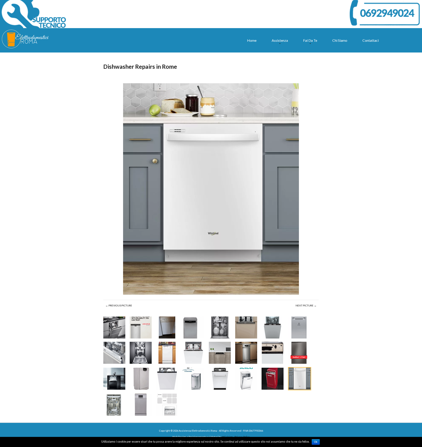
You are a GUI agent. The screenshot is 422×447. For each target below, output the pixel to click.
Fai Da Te (309, 42)
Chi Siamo (339, 40)
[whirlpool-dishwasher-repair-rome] (211, 189)
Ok (315, 441)
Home (251, 40)
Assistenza (278, 42)
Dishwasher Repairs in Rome (140, 66)
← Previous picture (119, 305)
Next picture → (306, 305)
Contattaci (370, 40)
